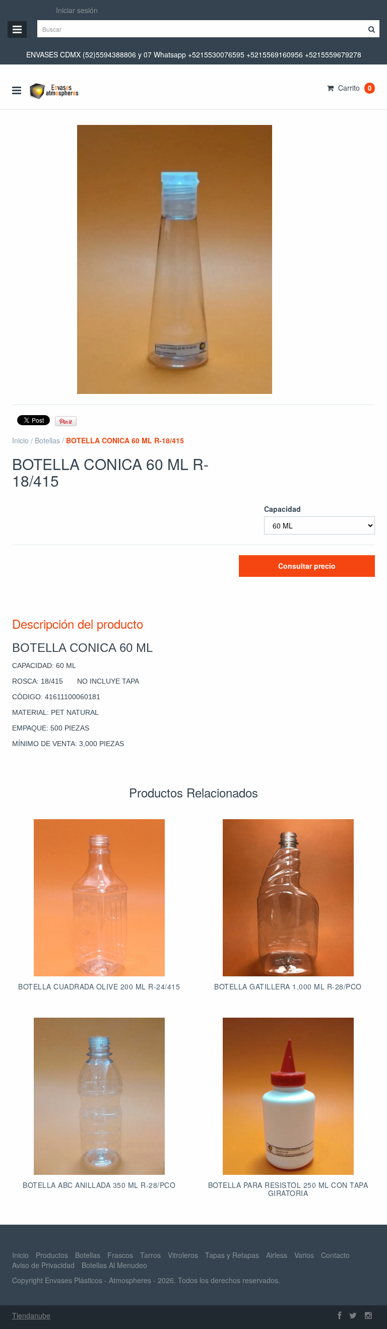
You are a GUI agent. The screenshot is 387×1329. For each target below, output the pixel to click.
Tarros (150, 1255)
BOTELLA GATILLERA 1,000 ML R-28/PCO (288, 986)
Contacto (335, 1255)
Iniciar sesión (77, 10)
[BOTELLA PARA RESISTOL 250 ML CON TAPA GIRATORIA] (288, 1096)
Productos (52, 1255)
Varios (304, 1255)
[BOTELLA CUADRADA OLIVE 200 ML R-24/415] (99, 897)
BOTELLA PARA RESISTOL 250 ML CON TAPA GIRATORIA (288, 1189)
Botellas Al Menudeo (114, 1265)
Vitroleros (183, 1255)
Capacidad (282, 509)
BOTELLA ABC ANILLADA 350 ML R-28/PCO (99, 1185)
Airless (276, 1255)
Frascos (120, 1255)
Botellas (47, 440)
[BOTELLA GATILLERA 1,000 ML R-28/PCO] (288, 897)
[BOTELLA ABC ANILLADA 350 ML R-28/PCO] (99, 1096)
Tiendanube (31, 1315)
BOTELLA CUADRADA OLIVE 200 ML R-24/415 (99, 986)
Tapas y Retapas (232, 1255)
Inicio (20, 440)
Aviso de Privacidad (43, 1265)
